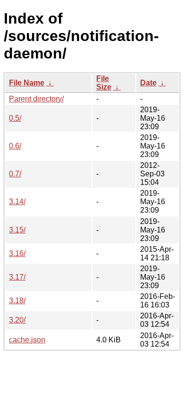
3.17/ (17, 277)
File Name (26, 83)
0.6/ (15, 146)
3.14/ (17, 202)
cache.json (27, 340)
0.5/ (15, 118)
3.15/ (17, 230)
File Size (103, 83)
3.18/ (17, 301)
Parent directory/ (36, 99)
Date (148, 83)
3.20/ (17, 320)
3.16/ (17, 253)
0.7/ (15, 174)
